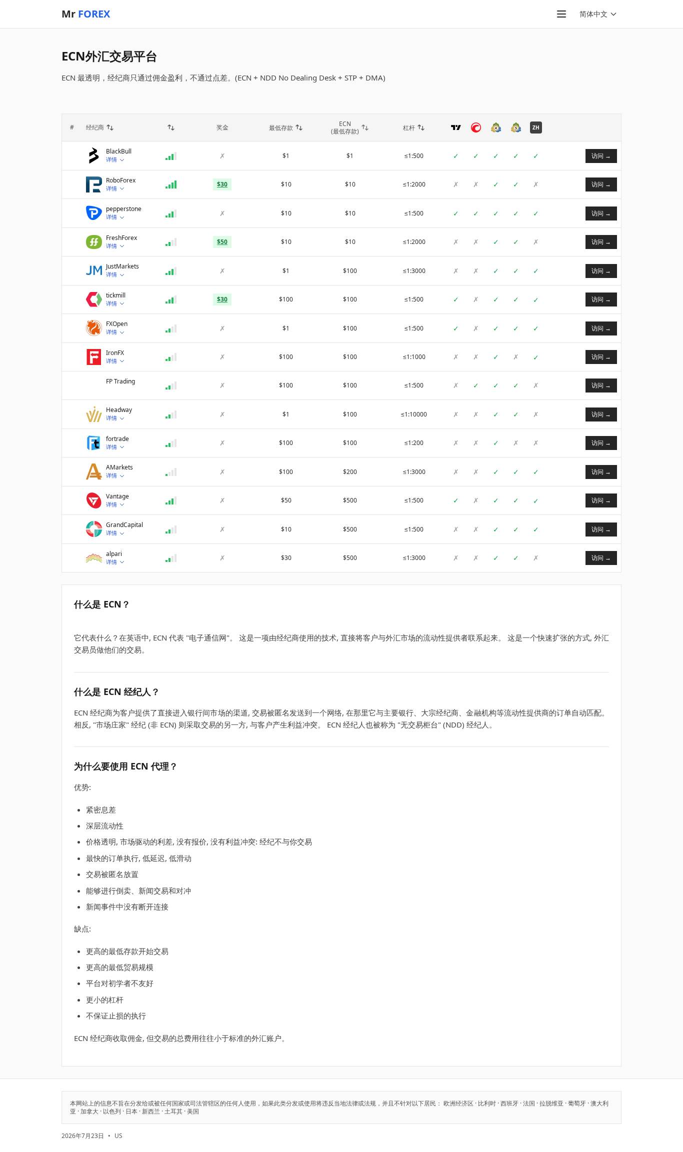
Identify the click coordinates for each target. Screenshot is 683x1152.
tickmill (116, 296)
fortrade (117, 439)
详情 (111, 159)
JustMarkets (122, 266)
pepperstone (124, 209)
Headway (119, 410)
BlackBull (119, 152)
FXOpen (117, 324)
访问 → (601, 156)
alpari (114, 554)
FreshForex (121, 238)
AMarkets (119, 468)
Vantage (117, 496)
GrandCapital (124, 525)
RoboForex (121, 180)
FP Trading (120, 382)
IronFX (115, 353)
